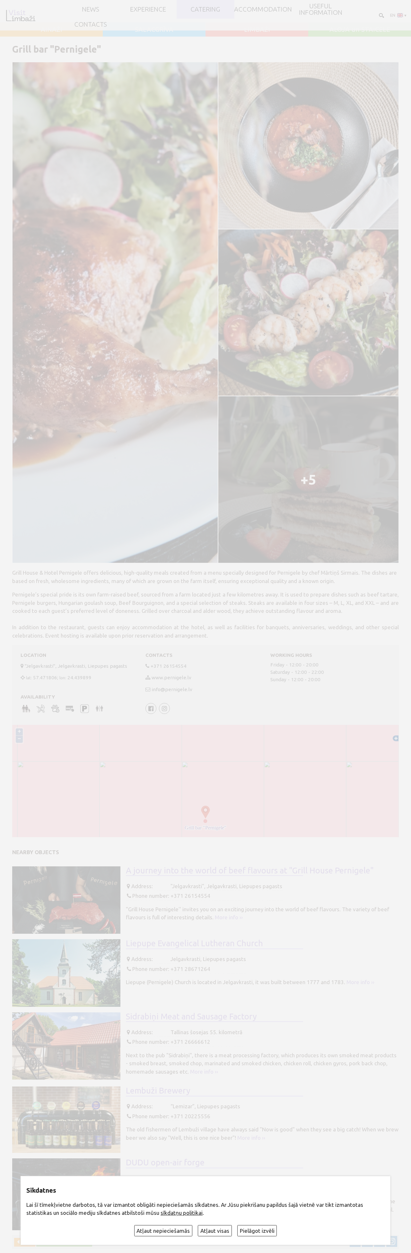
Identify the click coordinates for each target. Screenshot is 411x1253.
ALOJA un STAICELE (359, 29)
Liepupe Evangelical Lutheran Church (194, 943)
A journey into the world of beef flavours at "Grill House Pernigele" (250, 870)
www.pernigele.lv (171, 677)
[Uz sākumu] (20, 15)
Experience (148, 9)
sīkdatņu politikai (182, 1213)
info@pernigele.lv (172, 689)
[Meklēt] (380, 15)
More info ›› (229, 917)
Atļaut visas (214, 1231)
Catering (205, 9)
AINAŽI (51, 29)
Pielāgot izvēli (257, 1231)
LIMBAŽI (257, 29)
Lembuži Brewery (158, 1090)
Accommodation (263, 9)
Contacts (90, 24)
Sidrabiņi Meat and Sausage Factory (191, 1016)
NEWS (90, 9)
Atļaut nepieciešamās (163, 1231)
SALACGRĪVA (154, 29)
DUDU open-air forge (165, 1162)
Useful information (320, 9)
